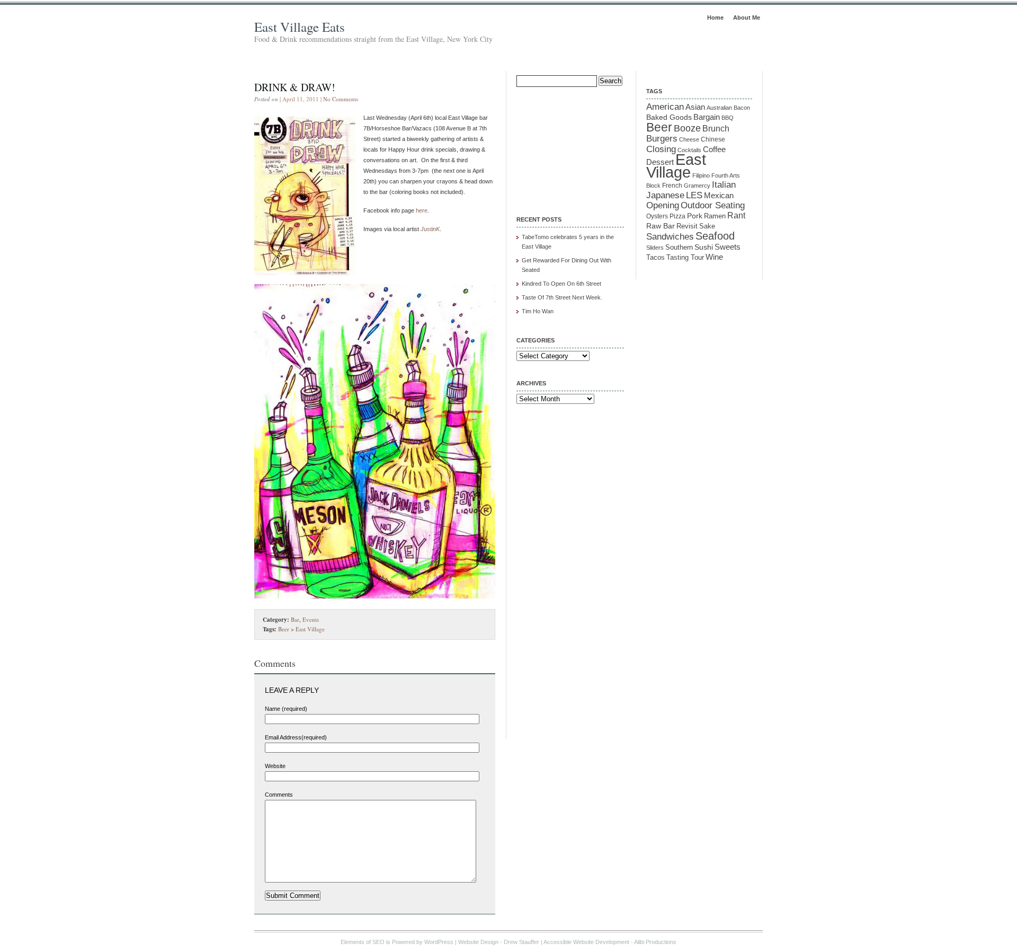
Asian (695, 107)
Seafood (715, 236)
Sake (707, 226)
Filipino (701, 175)
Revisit (687, 226)
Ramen (715, 216)
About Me (746, 17)
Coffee (714, 149)
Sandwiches (670, 236)
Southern (679, 247)
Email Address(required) (296, 737)
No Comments (340, 99)
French (672, 185)
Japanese (665, 195)
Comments (279, 794)
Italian (724, 185)
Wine (714, 256)
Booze (687, 128)
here (421, 210)
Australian (719, 107)
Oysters (657, 216)
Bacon (742, 107)
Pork (694, 216)
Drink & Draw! (294, 87)
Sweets (728, 247)
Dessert (660, 162)
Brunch (715, 128)
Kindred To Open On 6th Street (561, 283)
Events (310, 619)
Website (275, 766)
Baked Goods (669, 117)
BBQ (727, 117)
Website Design (478, 942)
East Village (310, 629)
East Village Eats (299, 27)
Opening (662, 205)
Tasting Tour (685, 257)
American (665, 106)
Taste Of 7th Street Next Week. (562, 297)
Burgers (661, 139)
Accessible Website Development (586, 942)
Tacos (655, 257)
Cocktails (689, 150)
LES (694, 195)
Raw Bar (660, 226)
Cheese (689, 139)
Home (715, 17)
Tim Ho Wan (538, 311)
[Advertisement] (569, 144)
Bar (295, 619)
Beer (283, 629)
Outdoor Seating (713, 205)
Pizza (677, 216)
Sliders (655, 247)
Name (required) (286, 709)
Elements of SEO (363, 942)
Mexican (719, 195)
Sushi (703, 247)
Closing (661, 149)
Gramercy (697, 185)
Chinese (713, 139)
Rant (736, 215)
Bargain (706, 117)
